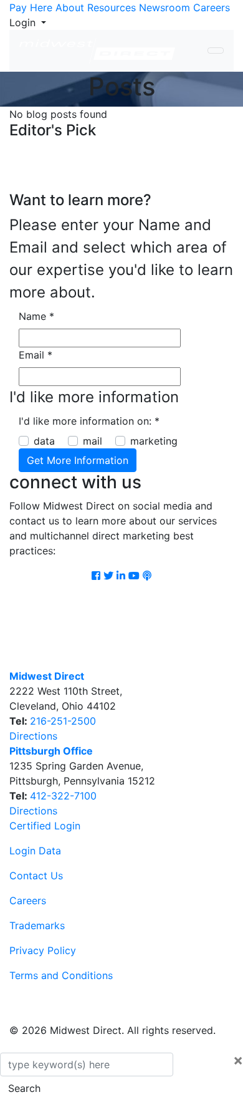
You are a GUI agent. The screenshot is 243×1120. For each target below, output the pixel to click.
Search (24, 1088)
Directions (33, 736)
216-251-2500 (63, 721)
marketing (154, 441)
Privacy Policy (42, 950)
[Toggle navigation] (215, 50)
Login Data (35, 850)
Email (35, 355)
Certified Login (44, 825)
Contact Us (36, 875)
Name (36, 316)
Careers (211, 7)
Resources (111, 7)
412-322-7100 (63, 795)
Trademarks (37, 925)
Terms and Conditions (61, 975)
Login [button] (24, 22)
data (44, 441)
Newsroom (164, 7)
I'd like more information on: (89, 421)
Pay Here (30, 7)
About (69, 7)
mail (92, 441)
